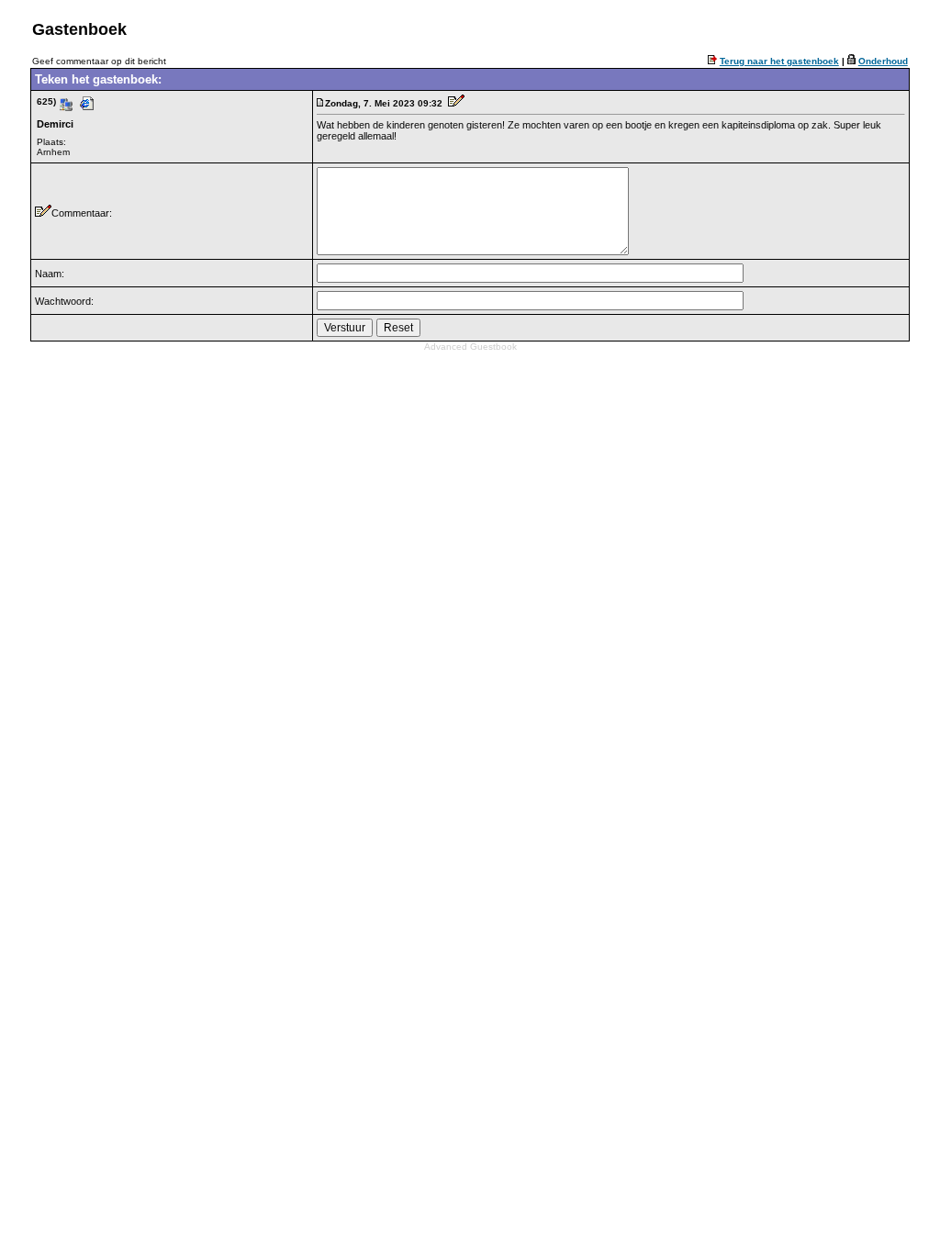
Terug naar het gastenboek (779, 61)
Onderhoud (883, 61)
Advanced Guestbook (470, 346)
